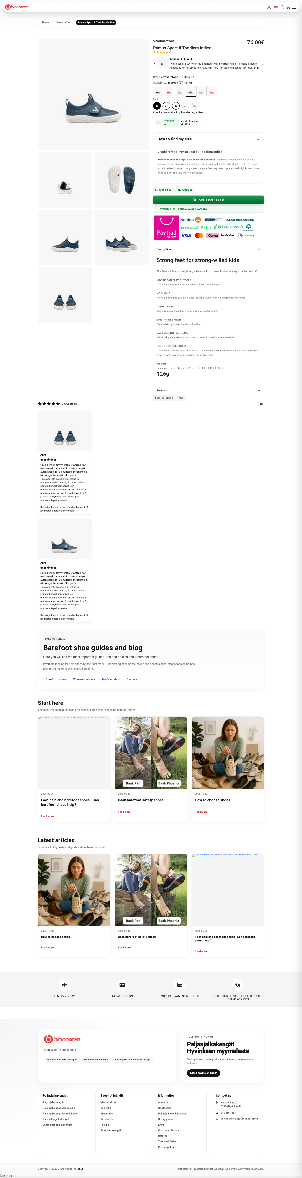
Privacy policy (166, 1147)
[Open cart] (288, 7)
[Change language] (276, 7)
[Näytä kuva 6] (65, 295)
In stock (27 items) (179, 82)
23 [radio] (185, 105)
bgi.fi (80, 1168)
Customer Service (168, 1130)
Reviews (162, 390)
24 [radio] (194, 105)
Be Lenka (105, 1108)
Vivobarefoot (108, 1102)
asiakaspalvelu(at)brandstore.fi (239, 1118)
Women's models (84, 679)
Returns (162, 1136)
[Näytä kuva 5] (121, 237)
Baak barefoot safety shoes (141, 800)
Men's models (111, 679)
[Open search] (282, 7)
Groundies (106, 1113)
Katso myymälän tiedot (203, 1073)
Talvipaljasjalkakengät (56, 1119)
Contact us (164, 1108)
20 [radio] (157, 105)
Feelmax (105, 1124)
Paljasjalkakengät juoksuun (59, 1108)
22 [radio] (175, 105)
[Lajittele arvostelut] (261, 404)
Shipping (187, 190)
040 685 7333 (228, 1112)
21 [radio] (166, 105)
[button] (208, 63)
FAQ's (161, 1124)
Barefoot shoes (56, 679)
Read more (47, 816)
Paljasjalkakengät (53, 1102)
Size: (156, 98)
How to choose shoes (212, 800)
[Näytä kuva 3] (121, 180)
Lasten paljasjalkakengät (57, 1124)
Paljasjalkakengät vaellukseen (60, 1113)
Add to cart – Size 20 (211, 199)
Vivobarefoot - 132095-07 (177, 77)
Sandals (132, 679)
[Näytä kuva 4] (65, 237)
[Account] (269, 7)
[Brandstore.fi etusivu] (62, 1039)
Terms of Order (167, 1141)
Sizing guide (165, 1119)
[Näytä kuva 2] (65, 180)
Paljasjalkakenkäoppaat (172, 1113)
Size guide (165, 190)
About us (163, 1102)
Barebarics (106, 1119)
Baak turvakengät (110, 1130)
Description (164, 249)
